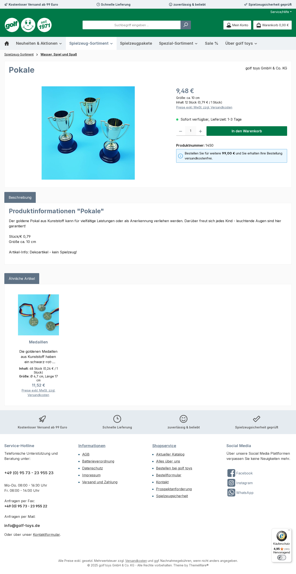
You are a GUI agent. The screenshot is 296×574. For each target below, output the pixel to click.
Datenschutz (92, 468)
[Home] (8, 43)
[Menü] (289, 531)
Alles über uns (168, 461)
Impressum (91, 475)
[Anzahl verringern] (180, 131)
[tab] (20, 197)
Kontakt (162, 482)
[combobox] (132, 25)
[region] (88, 133)
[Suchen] (186, 25)
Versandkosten (136, 561)
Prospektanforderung (174, 489)
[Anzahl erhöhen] (200, 131)
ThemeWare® (199, 565)
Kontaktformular (46, 534)
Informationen (92, 445)
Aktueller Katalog (170, 454)
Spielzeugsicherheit (172, 496)
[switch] (281, 557)
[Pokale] (88, 133)
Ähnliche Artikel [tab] (22, 278)
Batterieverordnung (98, 461)
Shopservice (164, 445)
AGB (85, 454)
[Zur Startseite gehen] (28, 25)
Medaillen (38, 342)
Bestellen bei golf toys (174, 468)
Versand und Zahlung (99, 482)
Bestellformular (168, 475)
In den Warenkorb (247, 131)
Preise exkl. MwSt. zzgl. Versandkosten (204, 107)
